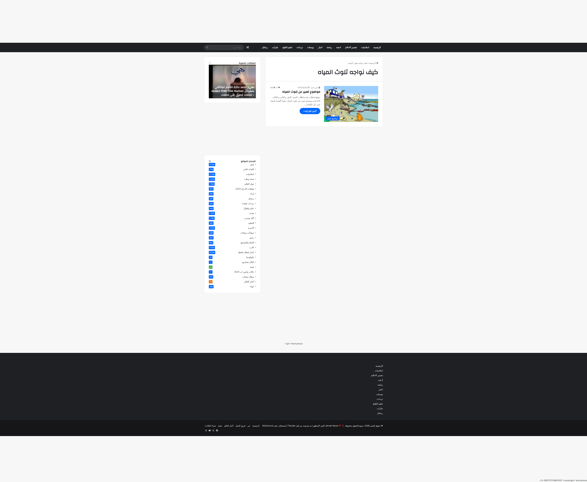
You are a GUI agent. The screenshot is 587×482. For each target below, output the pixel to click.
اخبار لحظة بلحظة (246, 252)
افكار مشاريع (248, 262)
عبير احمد (314, 87)
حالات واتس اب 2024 (244, 272)
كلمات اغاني (248, 169)
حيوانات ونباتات (247, 233)
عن (248, 425)
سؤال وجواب (248, 276)
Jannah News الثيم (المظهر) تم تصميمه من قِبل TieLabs (313, 425)
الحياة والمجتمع (247, 242)
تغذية (251, 213)
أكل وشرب (249, 218)
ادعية (338, 47)
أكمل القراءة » (309, 111)
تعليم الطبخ (287, 47)
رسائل (265, 47)
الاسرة (251, 228)
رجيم (252, 237)
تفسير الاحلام (351, 47)
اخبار (320, 47)
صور (252, 164)
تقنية (252, 267)
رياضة (329, 47)
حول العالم (249, 184)
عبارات (275, 47)
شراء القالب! (210, 425)
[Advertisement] (495, 21)
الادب (251, 247)
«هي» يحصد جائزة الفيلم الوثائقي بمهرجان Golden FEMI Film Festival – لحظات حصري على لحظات (233, 91)
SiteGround (267, 425)
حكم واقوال (249, 208)
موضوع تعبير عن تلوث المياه (301, 91)
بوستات (310, 47)
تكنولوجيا (250, 257)
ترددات (300, 47)
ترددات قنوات (248, 203)
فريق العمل (240, 425)
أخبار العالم (249, 281)
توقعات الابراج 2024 (245, 189)
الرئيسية (377, 47)
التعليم (251, 223)
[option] (232, 81)
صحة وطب (249, 179)
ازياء (252, 193)
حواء (252, 286)
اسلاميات (365, 47)
